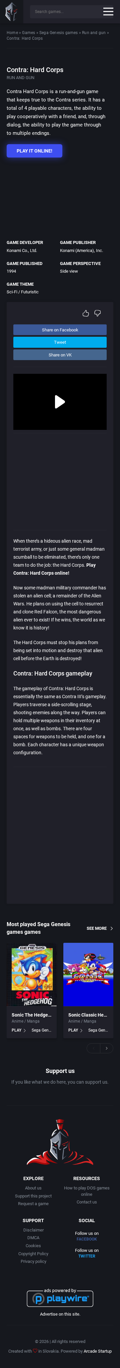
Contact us (87, 1201)
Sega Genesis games (58, 32)
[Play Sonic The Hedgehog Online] (32, 975)
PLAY (16, 1030)
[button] (93, 1048)
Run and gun (94, 32)
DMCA (33, 1237)
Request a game (33, 1203)
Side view (69, 271)
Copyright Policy (33, 1253)
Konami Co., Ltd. (22, 250)
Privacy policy (33, 1261)
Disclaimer (33, 1230)
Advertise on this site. (60, 1314)
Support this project (33, 1195)
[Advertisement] (57, 197)
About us (33, 1187)
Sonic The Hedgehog (34, 1015)
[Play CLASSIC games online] (11, 11)
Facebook (87, 1239)
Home (12, 32)
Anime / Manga (26, 1021)
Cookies (33, 1245)
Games (28, 32)
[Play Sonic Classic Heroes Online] (88, 975)
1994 (11, 271)
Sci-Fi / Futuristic (23, 291)
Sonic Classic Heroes (90, 1015)
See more (97, 928)
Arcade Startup (98, 1351)
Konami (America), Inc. (81, 250)
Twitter (86, 1256)
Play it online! (34, 151)
